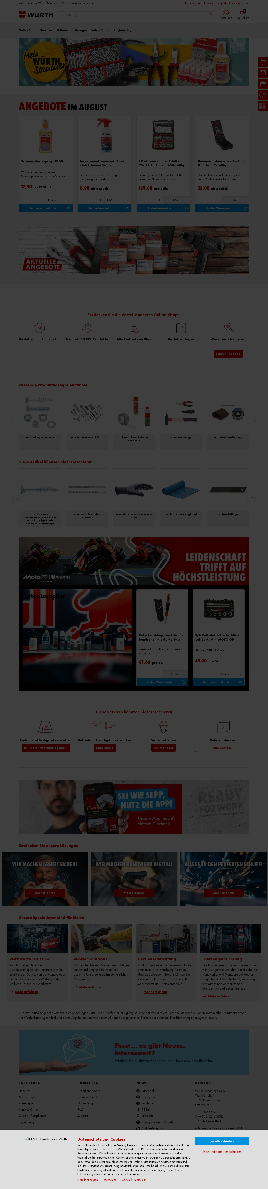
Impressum (140, 1179)
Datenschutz (109, 1179)
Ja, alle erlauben (222, 1141)
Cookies (125, 1179)
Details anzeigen (87, 1179)
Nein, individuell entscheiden (222, 1151)
